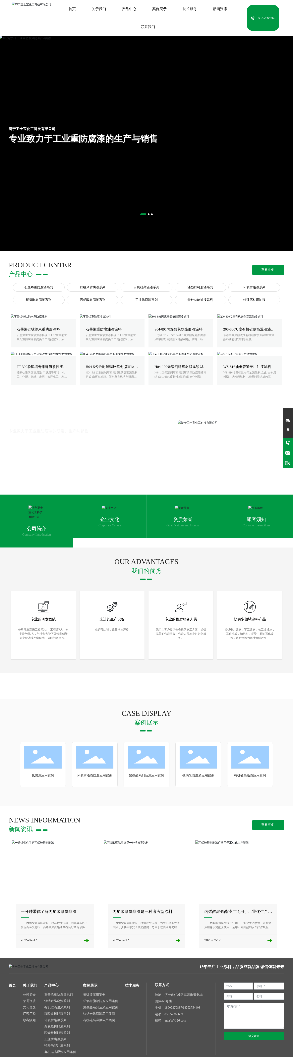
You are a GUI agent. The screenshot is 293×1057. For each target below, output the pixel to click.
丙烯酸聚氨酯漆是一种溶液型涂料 (142, 911)
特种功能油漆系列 (200, 299)
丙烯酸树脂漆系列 (92, 299)
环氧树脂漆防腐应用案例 (94, 775)
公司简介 (36, 528)
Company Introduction (36, 534)
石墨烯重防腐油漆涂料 (104, 329)
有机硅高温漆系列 (146, 287)
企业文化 (109, 519)
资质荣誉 (183, 519)
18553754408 (191, 1007)
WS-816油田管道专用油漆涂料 (247, 367)
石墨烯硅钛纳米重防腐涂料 (38, 329)
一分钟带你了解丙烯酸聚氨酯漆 (49, 911)
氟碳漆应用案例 (43, 775)
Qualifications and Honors (183, 525)
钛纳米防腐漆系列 (92, 287)
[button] (143, 214)
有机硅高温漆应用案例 (250, 775)
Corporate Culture (109, 525)
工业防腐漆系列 (146, 299)
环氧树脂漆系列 (254, 287)
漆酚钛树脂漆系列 (200, 287)
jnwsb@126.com (175, 1020)
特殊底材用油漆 (254, 299)
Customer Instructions (256, 525)
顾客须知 (256, 519)
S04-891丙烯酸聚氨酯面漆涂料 (178, 329)
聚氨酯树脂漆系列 (38, 299)
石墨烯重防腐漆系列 (38, 287)
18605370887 (173, 1007)
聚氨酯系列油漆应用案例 (146, 775)
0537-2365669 (173, 1014)
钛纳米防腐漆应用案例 (198, 775)
